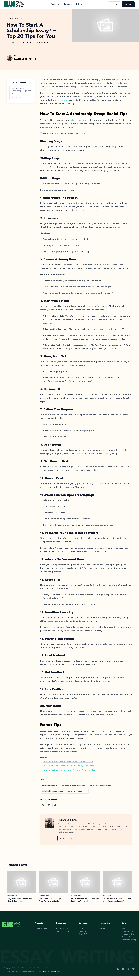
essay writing (61, 100)
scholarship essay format (100, 785)
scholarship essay (78, 120)
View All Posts (66, 838)
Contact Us (82, 934)
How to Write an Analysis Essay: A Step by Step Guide (68, 765)
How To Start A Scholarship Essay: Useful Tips (22, 90)
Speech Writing (128, 934)
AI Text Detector (42, 928)
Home (9, 18)
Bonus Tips (16, 97)
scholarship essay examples (73, 785)
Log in (114, 4)
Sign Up (128, 4)
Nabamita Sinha (25, 59)
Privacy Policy (62, 928)
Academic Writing (129, 939)
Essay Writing (19, 18)
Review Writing (128, 937)
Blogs (80, 928)
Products (55, 4)
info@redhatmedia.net (51, 971)
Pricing (79, 4)
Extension (68, 4)
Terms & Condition (64, 931)
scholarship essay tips (77, 791)
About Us (82, 931)
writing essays (99, 83)
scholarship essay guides (52, 791)
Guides (124, 928)
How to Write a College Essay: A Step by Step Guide (68, 761)
